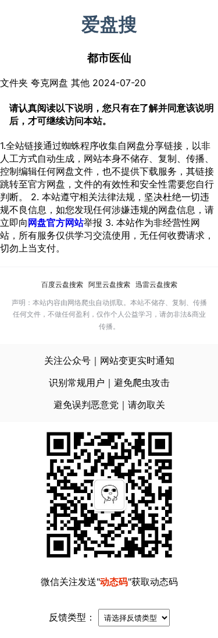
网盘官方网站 (56, 222)
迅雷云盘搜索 (156, 284)
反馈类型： (72, 617)
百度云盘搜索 (62, 284)
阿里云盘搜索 (109, 284)
